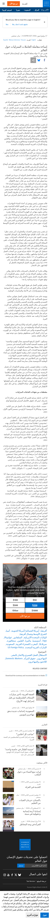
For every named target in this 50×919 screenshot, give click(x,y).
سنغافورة (11, 640)
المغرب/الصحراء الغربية (27, 643)
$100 (15, 599)
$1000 (35, 610)
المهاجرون (42, 658)
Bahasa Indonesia (14, 40)
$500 (15, 605)
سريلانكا (43, 643)
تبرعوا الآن (14, 3)
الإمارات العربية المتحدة (36, 647)
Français (23, 40)
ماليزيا (28, 640)
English (34, 40)
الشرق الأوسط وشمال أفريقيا (33, 633)
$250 (34, 605)
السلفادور (17, 637)
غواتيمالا (8, 637)
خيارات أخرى (32, 915)
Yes (7, 24)
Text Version (31, 881)
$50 (35, 599)
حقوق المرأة (30, 658)
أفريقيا (44, 630)
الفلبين (21, 640)
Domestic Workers (14, 658)
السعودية (27, 10)
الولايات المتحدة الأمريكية (35, 637)
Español (5, 40)
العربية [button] (24, 3)
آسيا (8, 630)
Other (15, 610)
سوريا (18, 10)
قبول (45, 915)
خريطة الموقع (41, 881)
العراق (37, 10)
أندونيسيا (37, 640)
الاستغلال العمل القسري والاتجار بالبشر (29, 654)
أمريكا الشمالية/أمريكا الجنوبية (25, 630)
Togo (44, 640)
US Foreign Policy (16, 647)
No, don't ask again (20, 24)
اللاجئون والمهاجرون (37, 661)
